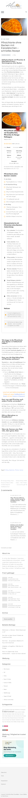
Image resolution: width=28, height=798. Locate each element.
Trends (3, 721)
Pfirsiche (17, 470)
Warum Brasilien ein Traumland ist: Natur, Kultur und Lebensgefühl (14, 593)
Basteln (11, 709)
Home (2, 776)
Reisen (5, 689)
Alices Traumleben (15, 794)
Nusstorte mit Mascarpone (18, 396)
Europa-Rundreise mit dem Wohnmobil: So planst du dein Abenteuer (14, 580)
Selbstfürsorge (7, 693)
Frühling (6, 470)
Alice (15, 55)
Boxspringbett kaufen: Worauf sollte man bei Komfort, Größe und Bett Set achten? (14, 599)
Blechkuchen (18, 709)
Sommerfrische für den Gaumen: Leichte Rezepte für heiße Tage (14, 606)
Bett (15, 709)
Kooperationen (4, 780)
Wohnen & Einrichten (8, 699)
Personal (6, 686)
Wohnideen (22, 721)
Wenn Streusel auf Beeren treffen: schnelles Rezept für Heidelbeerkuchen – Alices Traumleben (17, 500)
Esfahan (25, 794)
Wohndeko (18, 721)
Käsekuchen (11, 470)
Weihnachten (9, 721)
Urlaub (5, 721)
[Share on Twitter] (10, 466)
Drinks (5, 676)
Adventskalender (7, 709)
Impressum (3, 784)
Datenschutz (3, 772)
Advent (3, 709)
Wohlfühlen (15, 721)
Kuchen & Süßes (6, 55)
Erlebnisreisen (8, 711)
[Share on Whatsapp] (17, 466)
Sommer (21, 470)
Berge (13, 709)
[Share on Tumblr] (21, 466)
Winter (12, 721)
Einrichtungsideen (22, 709)
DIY (4, 672)
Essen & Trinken (7, 679)
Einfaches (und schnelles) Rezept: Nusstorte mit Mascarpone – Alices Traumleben (16, 527)
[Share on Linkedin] (14, 466)
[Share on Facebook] (6, 466)
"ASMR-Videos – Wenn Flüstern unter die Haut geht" (21, 482)
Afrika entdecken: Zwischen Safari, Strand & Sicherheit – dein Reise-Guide (14, 586)
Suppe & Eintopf (7, 696)
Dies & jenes (6, 669)
